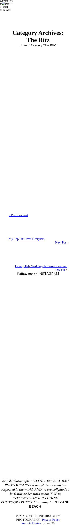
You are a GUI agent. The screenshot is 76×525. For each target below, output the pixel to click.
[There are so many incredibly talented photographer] (38, 352)
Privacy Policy (51, 519)
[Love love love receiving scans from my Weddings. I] (38, 435)
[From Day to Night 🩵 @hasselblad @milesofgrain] (38, 394)
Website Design (31, 523)
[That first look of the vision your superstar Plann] (38, 311)
